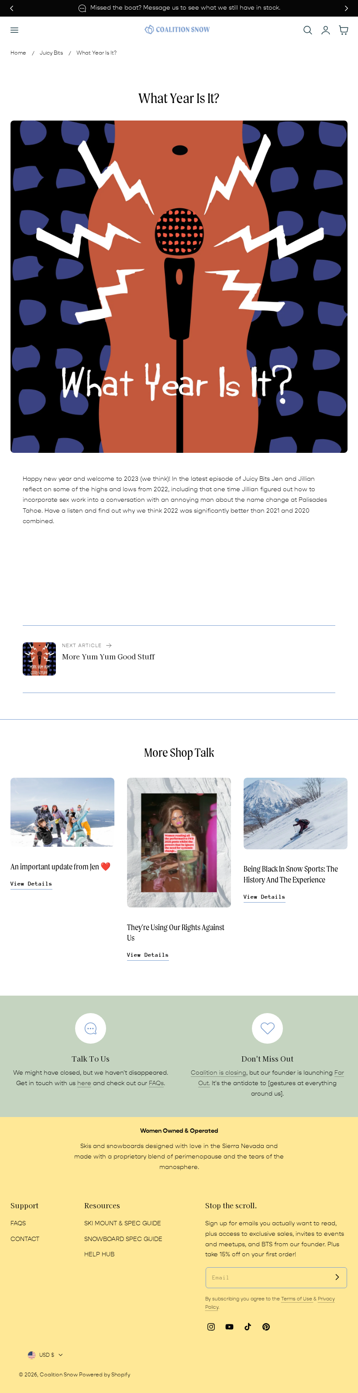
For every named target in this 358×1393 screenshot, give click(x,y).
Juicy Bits (51, 53)
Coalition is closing (218, 1072)
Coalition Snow (59, 1375)
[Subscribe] (337, 1277)
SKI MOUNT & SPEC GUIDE (122, 1223)
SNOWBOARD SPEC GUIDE (123, 1239)
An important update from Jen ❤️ (60, 867)
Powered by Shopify (104, 1375)
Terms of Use (297, 1299)
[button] (14, 30)
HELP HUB (99, 1254)
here (84, 1083)
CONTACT (24, 1239)
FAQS (18, 1223)
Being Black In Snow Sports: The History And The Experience (291, 874)
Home (18, 53)
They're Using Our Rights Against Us (175, 933)
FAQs (156, 1083)
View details (31, 883)
